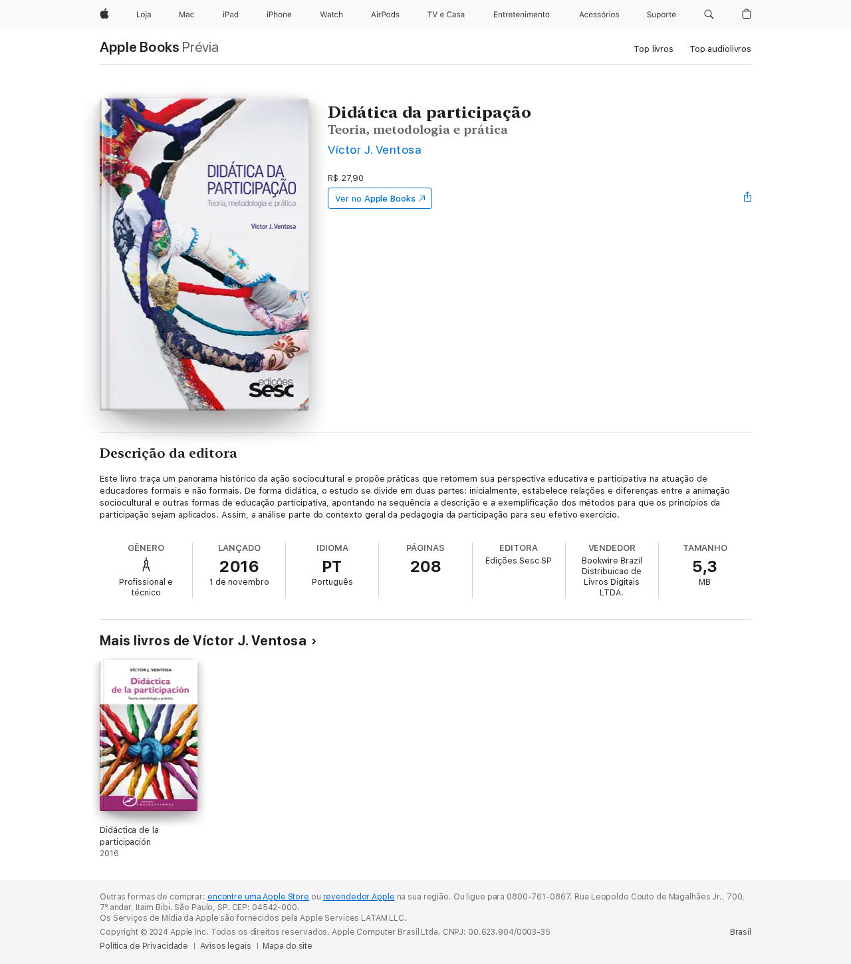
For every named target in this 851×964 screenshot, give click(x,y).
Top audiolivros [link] (720, 49)
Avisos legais (225, 946)
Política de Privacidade (144, 946)
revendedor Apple (359, 896)
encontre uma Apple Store (258, 896)
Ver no (375, 199)
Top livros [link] (653, 49)
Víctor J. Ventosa (375, 149)
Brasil (740, 932)
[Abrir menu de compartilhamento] (748, 198)
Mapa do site (287, 946)
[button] (709, 14)
